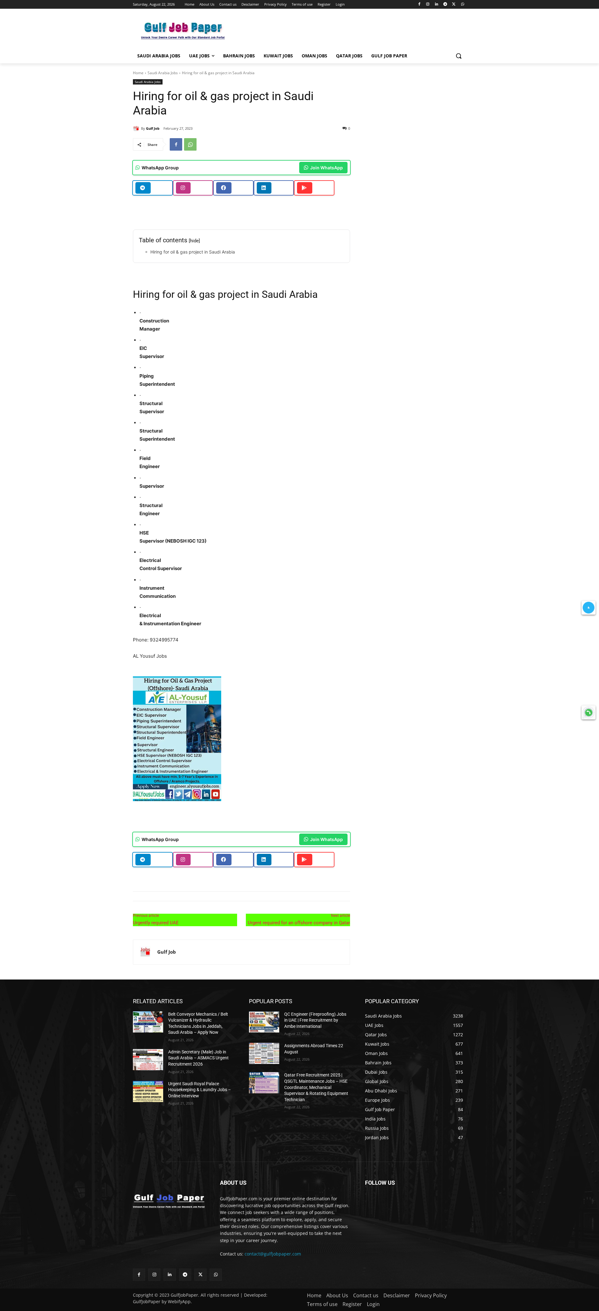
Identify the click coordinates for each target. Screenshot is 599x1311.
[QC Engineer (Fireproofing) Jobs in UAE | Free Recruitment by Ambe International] (264, 1022)
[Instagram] (427, 4)
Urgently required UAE (156, 923)
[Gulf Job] (137, 128)
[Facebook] (419, 4)
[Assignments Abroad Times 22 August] (264, 1053)
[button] (458, 55)
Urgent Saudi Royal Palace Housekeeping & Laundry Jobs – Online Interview (199, 1089)
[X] (453, 4)
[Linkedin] (436, 4)
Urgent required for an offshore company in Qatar (299, 923)
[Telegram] (445, 4)
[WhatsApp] (462, 4)
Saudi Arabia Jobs (163, 72)
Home (138, 72)
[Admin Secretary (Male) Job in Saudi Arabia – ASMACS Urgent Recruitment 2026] (148, 1059)
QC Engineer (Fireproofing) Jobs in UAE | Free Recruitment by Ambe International (315, 1020)
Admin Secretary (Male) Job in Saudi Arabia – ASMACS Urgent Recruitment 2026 (198, 1058)
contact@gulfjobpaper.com (273, 1254)
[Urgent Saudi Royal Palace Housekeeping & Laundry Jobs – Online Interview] (148, 1091)
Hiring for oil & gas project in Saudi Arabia (192, 251)
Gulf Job (152, 128)
